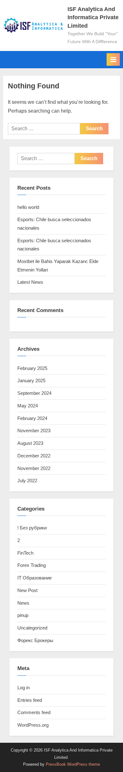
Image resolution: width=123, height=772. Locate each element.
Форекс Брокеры (35, 640)
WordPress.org (33, 725)
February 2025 (32, 368)
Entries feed (29, 700)
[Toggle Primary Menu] (113, 59)
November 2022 (33, 468)
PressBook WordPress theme (73, 764)
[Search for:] (44, 128)
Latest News (30, 282)
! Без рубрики (32, 527)
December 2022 (33, 455)
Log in (23, 687)
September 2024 (34, 393)
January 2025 (31, 380)
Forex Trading (31, 565)
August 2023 (30, 443)
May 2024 (27, 405)
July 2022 (27, 480)
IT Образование (34, 577)
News (23, 603)
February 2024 (32, 418)
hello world (28, 207)
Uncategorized (32, 627)
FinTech (25, 553)
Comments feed (33, 712)
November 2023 (33, 430)
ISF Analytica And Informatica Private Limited (93, 17)
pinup (22, 615)
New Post (27, 590)
